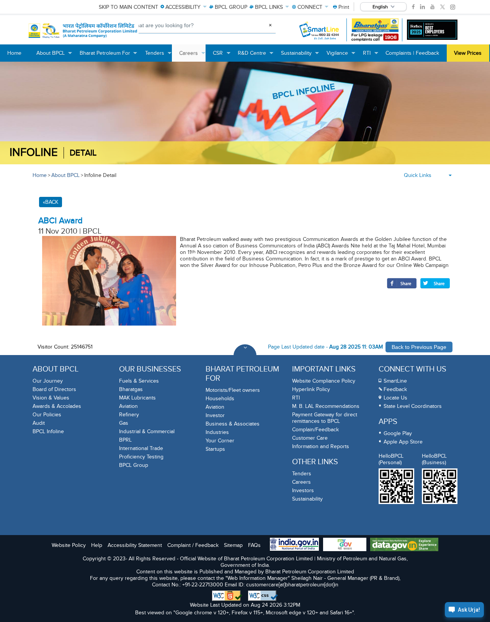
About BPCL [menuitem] (54, 56)
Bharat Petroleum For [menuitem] (109, 56)
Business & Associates (233, 424)
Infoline (34, 152)
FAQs (254, 545)
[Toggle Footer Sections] (245, 355)
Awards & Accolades (57, 406)
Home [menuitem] (14, 53)
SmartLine (395, 381)
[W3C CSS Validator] (263, 596)
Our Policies (47, 414)
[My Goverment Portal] (344, 545)
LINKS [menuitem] (269, 7)
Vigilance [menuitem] (341, 56)
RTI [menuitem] (370, 56)
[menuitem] (341, 7)
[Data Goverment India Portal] (404, 545)
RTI (296, 397)
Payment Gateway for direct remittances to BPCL (324, 417)
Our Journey (48, 381)
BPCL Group (133, 465)
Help (96, 545)
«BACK (50, 202)
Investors (303, 490)
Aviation (128, 406)
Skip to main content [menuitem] (128, 7)
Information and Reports (320, 446)
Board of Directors (54, 389)
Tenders (301, 473)
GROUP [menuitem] (231, 7)
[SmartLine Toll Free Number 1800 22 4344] (319, 30)
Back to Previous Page (419, 347)
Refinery (129, 414)
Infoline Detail (100, 175)
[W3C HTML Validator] (227, 596)
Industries (217, 432)
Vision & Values (51, 397)
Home (40, 175)
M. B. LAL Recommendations (325, 406)
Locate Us (395, 397)
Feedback (395, 389)
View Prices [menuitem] (468, 53)
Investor (215, 415)
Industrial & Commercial (147, 431)
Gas (123, 423)
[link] (413, 7)
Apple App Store (403, 442)
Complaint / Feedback (193, 545)
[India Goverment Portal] (294, 545)
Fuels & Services (139, 381)
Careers (301, 482)
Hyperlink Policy (311, 389)
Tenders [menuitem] (158, 56)
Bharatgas (131, 389)
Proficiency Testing (141, 456)
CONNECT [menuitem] (309, 7)
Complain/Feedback (315, 429)
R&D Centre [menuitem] (256, 56)
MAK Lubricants (137, 397)
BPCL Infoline (48, 431)
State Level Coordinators (413, 406)
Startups (215, 449)
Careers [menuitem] (192, 56)
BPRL (125, 440)
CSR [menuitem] (221, 56)
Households (220, 398)
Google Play (398, 433)
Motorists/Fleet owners (233, 390)
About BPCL (65, 175)
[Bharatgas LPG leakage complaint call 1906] (374, 29)
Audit (39, 423)
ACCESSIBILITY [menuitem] (183, 7)
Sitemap (233, 545)
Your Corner (220, 440)
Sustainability (307, 499)
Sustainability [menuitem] (300, 56)
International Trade (141, 448)
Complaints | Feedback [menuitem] (412, 53)
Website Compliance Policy (323, 381)
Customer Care (310, 438)
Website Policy (69, 545)
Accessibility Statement (135, 545)
